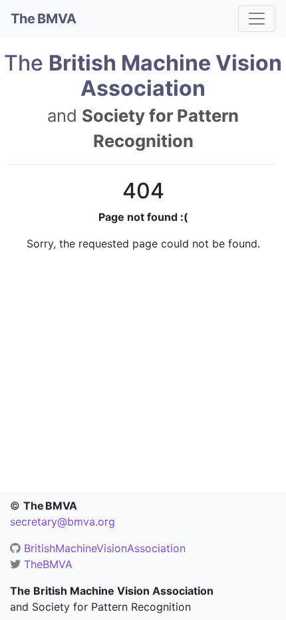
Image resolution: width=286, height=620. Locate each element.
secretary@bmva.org (62, 521)
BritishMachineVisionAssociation (105, 548)
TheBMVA (48, 564)
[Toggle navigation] (256, 18)
